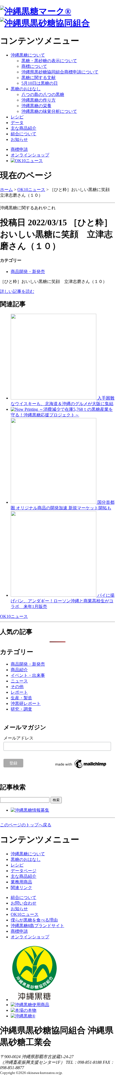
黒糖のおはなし (26, 89)
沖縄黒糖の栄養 (36, 105)
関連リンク (21, 887)
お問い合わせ (23, 903)
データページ (23, 870)
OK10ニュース (31, 189)
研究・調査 (21, 709)
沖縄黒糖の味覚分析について (49, 111)
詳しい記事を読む (17, 291)
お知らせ (19, 139)
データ (17, 122)
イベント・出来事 (28, 675)
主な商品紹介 (23, 128)
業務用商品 (21, 882)
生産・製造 (21, 698)
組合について (23, 134)
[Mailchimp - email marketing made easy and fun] (81, 768)
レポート (19, 692)
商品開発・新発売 (28, 271)
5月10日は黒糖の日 (39, 83)
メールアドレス (18, 738)
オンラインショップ (30, 155)
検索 (56, 800)
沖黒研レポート (26, 703)
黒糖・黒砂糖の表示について (49, 60)
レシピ (17, 117)
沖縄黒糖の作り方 (38, 100)
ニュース (19, 681)
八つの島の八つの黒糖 (42, 94)
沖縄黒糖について (28, 55)
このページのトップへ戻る (25, 825)
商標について (34, 66)
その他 (17, 686)
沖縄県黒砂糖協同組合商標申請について (59, 72)
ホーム (6, 189)
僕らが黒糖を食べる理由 (34, 920)
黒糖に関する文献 (38, 77)
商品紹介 (19, 669)
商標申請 (19, 149)
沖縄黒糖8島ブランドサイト (37, 925)
